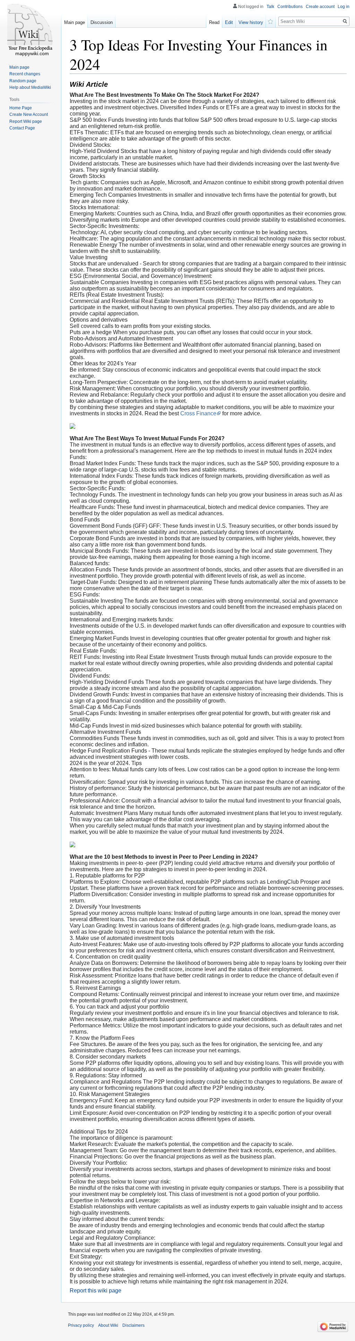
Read (214, 22)
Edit (229, 22)
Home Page (20, 107)
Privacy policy (81, 1325)
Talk (270, 6)
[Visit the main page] (30, 28)
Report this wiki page (95, 1290)
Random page (22, 80)
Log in (343, 6)
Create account (320, 6)
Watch (271, 21)
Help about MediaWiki (30, 87)
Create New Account (28, 114)
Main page (74, 22)
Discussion (101, 22)
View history (251, 22)
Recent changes (24, 73)
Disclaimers (133, 1325)
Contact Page (22, 128)
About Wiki (108, 1325)
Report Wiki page (25, 121)
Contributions (290, 6)
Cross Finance (198, 413)
